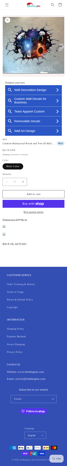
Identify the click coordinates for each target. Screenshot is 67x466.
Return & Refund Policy (20, 299)
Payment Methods (16, 336)
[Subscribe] (52, 399)
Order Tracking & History (21, 284)
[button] (7, 5)
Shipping (6, 155)
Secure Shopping (16, 344)
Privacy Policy (15, 352)
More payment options (34, 212)
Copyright (12, 307)
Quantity (7, 174)
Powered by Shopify (46, 460)
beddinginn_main (28, 460)
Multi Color (13, 166)
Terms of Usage (15, 292)
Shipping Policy (15, 329)
